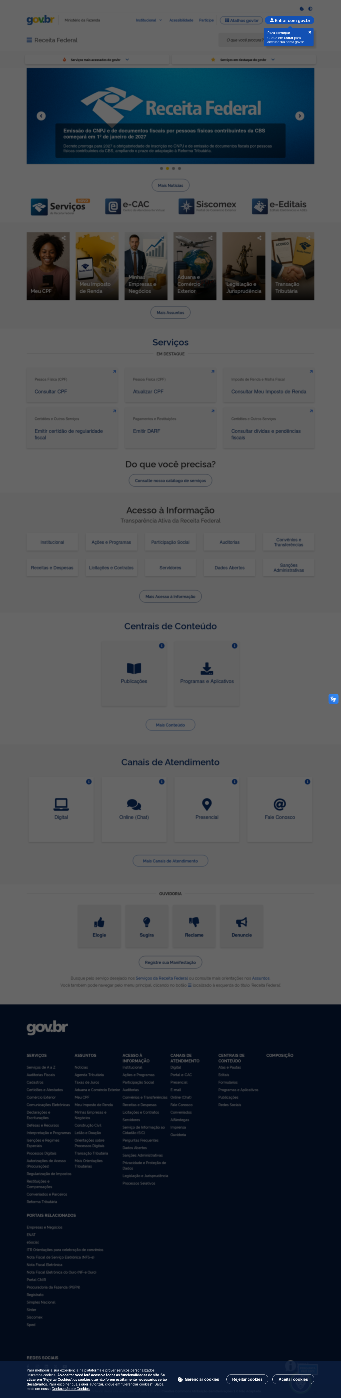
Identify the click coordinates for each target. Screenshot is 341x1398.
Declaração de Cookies (71, 1388)
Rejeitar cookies (247, 1379)
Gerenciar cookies (202, 1379)
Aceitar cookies (293, 1379)
